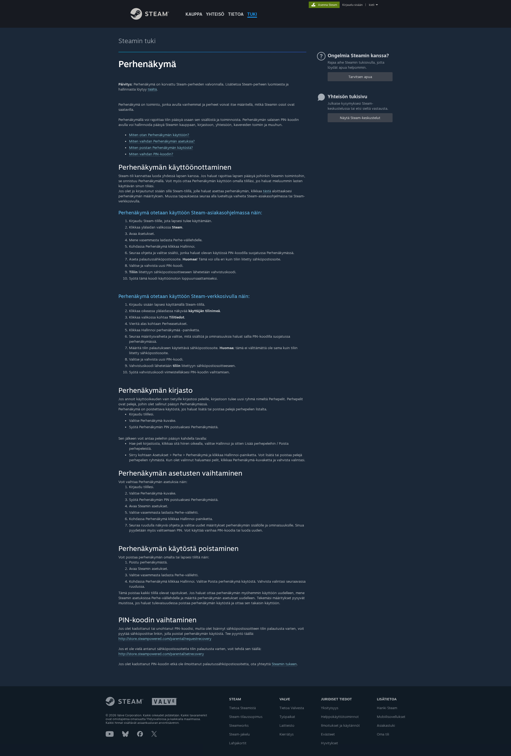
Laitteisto (286, 725)
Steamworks (239, 725)
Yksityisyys (329, 708)
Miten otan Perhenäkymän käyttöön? (159, 135)
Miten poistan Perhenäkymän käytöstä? (161, 147)
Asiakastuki (386, 725)
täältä (152, 89)
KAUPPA (194, 14)
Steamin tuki (137, 41)
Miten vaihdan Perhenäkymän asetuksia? (162, 141)
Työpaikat (287, 716)
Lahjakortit (237, 743)
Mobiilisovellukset (391, 716)
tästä (267, 191)
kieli (371, 5)
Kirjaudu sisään (352, 5)
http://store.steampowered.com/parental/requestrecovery (164, 638)
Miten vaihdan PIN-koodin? (151, 154)
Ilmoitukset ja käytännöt (340, 725)
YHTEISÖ (215, 14)
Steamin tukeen (284, 664)
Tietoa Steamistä (242, 708)
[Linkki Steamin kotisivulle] (149, 18)
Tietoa (236, 14)
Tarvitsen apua (360, 77)
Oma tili (383, 734)
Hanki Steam (387, 708)
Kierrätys (286, 734)
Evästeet (328, 734)
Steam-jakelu (239, 734)
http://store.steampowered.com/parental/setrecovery (161, 654)
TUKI (252, 14)
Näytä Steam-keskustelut (360, 118)
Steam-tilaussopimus (245, 716)
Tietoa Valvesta (291, 708)
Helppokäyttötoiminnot (340, 716)
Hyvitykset (329, 743)
